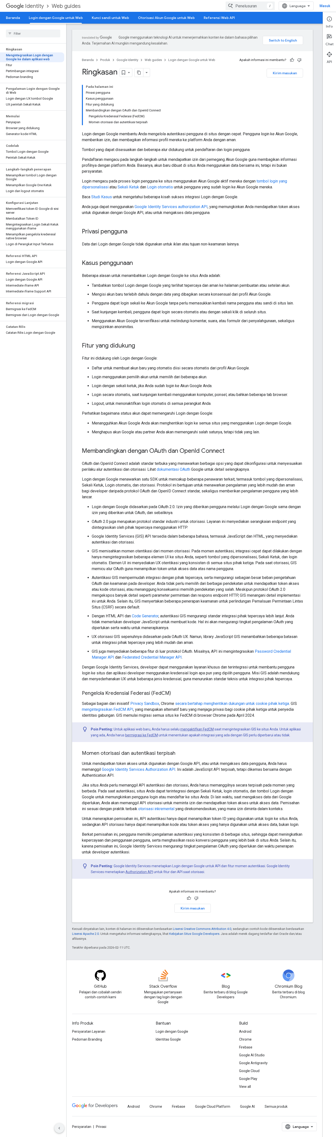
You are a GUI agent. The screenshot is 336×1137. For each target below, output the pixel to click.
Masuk (325, 6)
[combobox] (250, 5)
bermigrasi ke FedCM (141, 735)
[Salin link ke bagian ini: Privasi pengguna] (132, 232)
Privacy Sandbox (144, 703)
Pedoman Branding (87, 1039)
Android (245, 1031)
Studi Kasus (101, 197)
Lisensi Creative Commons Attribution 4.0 (202, 929)
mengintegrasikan (97, 709)
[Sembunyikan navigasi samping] (59, 1128)
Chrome (245, 1039)
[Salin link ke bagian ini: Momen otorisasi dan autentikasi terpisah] (180, 754)
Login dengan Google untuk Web (56, 17)
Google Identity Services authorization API (171, 206)
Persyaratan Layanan (88, 1031)
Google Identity (127, 60)
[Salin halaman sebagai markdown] (139, 72)
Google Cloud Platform (212, 1106)
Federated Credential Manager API (152, 657)
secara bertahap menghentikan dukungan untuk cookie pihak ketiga (232, 703)
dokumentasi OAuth (173, 469)
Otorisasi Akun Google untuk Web (166, 17)
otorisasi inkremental (156, 808)
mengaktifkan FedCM (197, 729)
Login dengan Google (172, 1031)
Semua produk (276, 1106)
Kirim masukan (285, 73)
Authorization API (139, 872)
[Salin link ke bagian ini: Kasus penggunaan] (138, 263)
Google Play (248, 1079)
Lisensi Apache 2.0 (85, 934)
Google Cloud (249, 1071)
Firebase (245, 1047)
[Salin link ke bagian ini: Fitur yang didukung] (140, 346)
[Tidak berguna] (299, 60)
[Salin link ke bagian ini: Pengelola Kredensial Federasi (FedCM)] (176, 694)
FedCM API (123, 709)
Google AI (247, 1106)
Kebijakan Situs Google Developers (194, 934)
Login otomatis (160, 187)
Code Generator (145, 616)
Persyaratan (81, 1127)
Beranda (13, 17)
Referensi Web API (219, 17)
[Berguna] (292, 60)
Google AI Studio (252, 1055)
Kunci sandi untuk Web (110, 17)
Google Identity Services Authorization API (138, 769)
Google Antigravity (253, 1063)
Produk (105, 60)
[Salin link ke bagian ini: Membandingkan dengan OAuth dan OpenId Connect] (229, 451)
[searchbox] (33, 33)
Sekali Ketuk (128, 187)
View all (245, 1087)
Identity (34, 6)
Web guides (66, 6)
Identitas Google (168, 1039)
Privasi (101, 1127)
